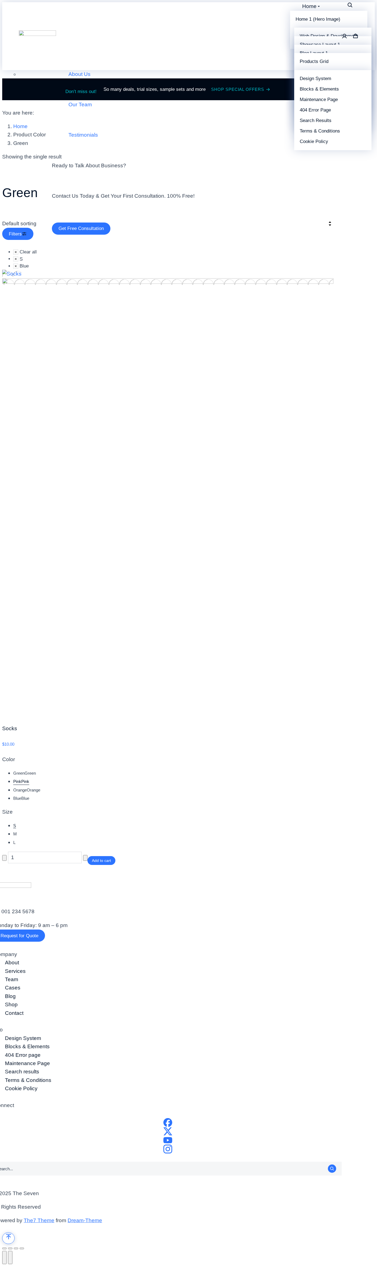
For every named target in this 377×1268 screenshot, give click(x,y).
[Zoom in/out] (22, 1248)
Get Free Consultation (81, 228)
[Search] (332, 1168)
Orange (26, 790)
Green (24, 773)
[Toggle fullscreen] (16, 1248)
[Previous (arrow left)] (4, 1257)
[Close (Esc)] (4, 1248)
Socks (9, 728)
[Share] (10, 1248)
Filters (15, 234)
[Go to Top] (8, 1238)
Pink (21, 781)
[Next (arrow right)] (10, 1257)
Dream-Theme (85, 1220)
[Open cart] (355, 36)
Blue (21, 798)
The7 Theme (39, 1220)
